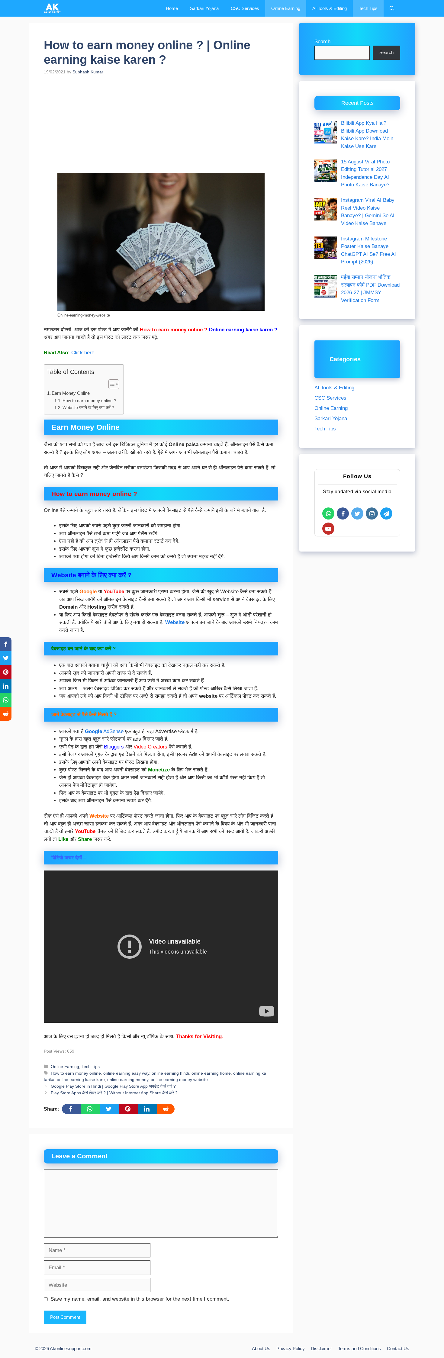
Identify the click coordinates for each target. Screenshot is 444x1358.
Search (322, 41)
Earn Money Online (71, 393)
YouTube (114, 591)
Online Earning (285, 8)
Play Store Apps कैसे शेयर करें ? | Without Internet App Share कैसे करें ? (114, 1092)
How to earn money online (76, 1073)
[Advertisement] (161, 128)
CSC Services (245, 8)
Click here (82, 353)
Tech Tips (368, 8)
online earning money (127, 1079)
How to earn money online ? (90, 400)
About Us (261, 1348)
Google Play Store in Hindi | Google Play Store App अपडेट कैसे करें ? (113, 1086)
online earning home (211, 1073)
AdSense (104, 731)
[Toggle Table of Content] (110, 384)
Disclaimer (321, 1348)
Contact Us (398, 1348)
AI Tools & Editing (329, 8)
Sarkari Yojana (204, 8)
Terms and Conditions (359, 1348)
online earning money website (179, 1079)
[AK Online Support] (52, 8)
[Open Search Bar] (392, 8)
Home (172, 8)
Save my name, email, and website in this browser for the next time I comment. (139, 1299)
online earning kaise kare (81, 1079)
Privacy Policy (290, 1348)
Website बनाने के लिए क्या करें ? (89, 407)
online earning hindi (170, 1073)
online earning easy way (126, 1073)
